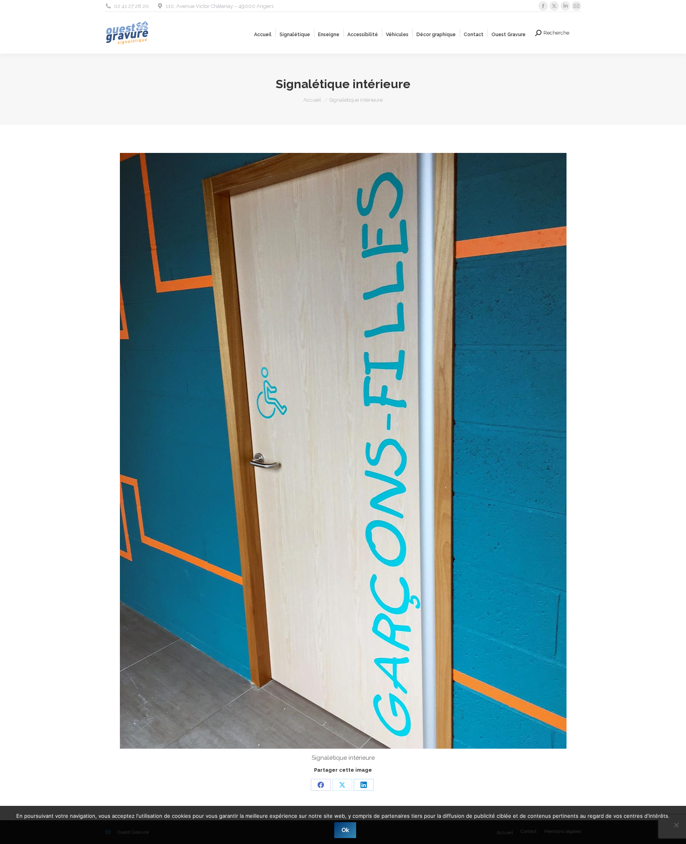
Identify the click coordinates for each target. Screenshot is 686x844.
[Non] (676, 825)
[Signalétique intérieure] (343, 451)
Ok (345, 830)
